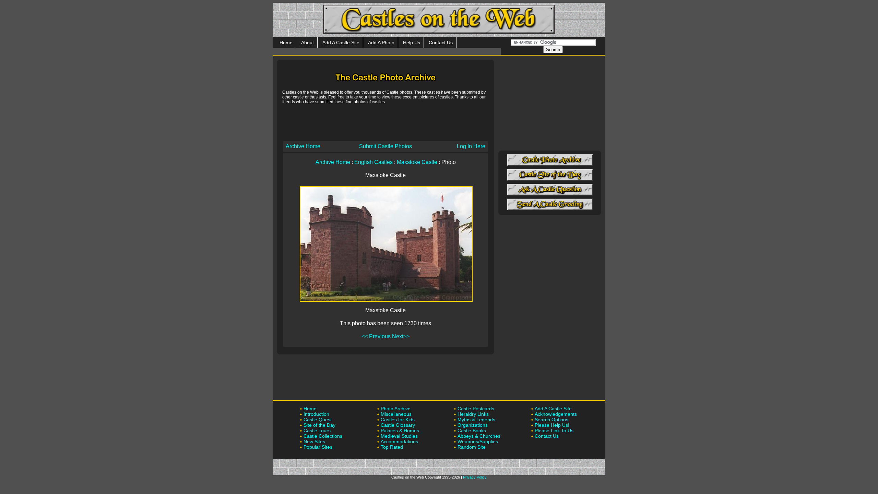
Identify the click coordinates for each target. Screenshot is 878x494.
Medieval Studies (399, 436)
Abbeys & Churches (479, 436)
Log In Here (471, 146)
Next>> (401, 336)
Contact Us (441, 42)
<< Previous (376, 336)
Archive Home (303, 146)
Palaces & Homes (400, 430)
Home (286, 42)
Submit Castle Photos (385, 146)
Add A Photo (381, 42)
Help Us (411, 42)
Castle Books (472, 430)
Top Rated (392, 447)
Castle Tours (317, 430)
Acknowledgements (556, 414)
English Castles (373, 162)
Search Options (551, 419)
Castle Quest (318, 419)
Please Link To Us (554, 430)
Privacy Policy (475, 477)
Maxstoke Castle (417, 162)
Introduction (316, 414)
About (307, 42)
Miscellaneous (396, 414)
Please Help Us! (552, 425)
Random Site (472, 447)
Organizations (473, 425)
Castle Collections (323, 436)
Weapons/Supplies (478, 441)
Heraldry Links (473, 414)
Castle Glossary (398, 425)
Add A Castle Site (340, 42)
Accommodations (399, 441)
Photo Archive (396, 408)
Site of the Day (319, 425)
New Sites (314, 441)
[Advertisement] (385, 122)
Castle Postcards (476, 408)
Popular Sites (318, 447)
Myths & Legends (476, 419)
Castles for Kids (398, 419)
